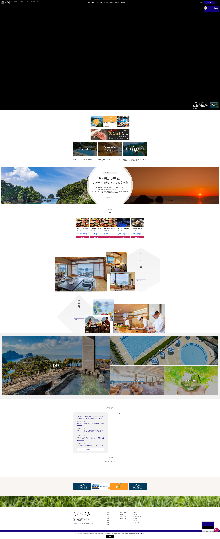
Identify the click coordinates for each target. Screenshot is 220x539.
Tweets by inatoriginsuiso (117, 413)
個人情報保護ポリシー (137, 516)
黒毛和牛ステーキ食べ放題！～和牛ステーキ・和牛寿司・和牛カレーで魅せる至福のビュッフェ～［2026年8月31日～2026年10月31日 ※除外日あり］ (90, 439)
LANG (202, 2)
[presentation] (70, 149)
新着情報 (121, 514)
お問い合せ (135, 520)
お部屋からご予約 (123, 518)
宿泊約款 (135, 514)
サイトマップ (135, 518)
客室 (93, 2)
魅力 (89, 2)
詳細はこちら (109, 197)
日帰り (111, 2)
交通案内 (123, 2)
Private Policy (142, 533)
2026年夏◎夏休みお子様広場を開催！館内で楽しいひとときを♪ (90, 445)
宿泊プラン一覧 (123, 516)
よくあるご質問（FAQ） (137, 522)
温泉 (101, 2)
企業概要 (135, 512)
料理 (97, 2)
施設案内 (106, 2)
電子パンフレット (123, 512)
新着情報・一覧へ (89, 449)
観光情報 (117, 2)
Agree (110, 536)
